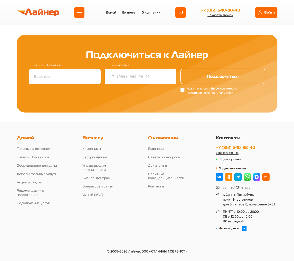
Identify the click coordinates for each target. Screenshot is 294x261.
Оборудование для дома (37, 165)
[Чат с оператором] (266, 177)
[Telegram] (238, 177)
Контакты (156, 186)
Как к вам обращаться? (47, 65)
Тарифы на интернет (34, 149)
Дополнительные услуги (37, 174)
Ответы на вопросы (164, 157)
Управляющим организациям (94, 167)
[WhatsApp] (247, 177)
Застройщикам (94, 157)
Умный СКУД (92, 195)
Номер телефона (120, 65)
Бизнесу (129, 12)
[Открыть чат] (180, 12)
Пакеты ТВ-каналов (33, 157)
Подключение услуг (33, 203)
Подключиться (223, 76)
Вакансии (156, 149)
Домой (111, 12)
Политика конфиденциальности (166, 176)
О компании (151, 12)
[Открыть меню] (79, 12)
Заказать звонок (220, 15)
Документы (157, 165)
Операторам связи (97, 186)
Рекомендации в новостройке (30, 192)
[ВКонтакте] (219, 177)
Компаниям (91, 149)
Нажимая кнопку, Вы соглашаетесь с (212, 91)
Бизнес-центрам (96, 178)
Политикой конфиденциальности (210, 93)
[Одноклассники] (228, 177)
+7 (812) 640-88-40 (220, 10)
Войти (269, 12)
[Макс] (256, 177)
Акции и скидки (29, 182)
